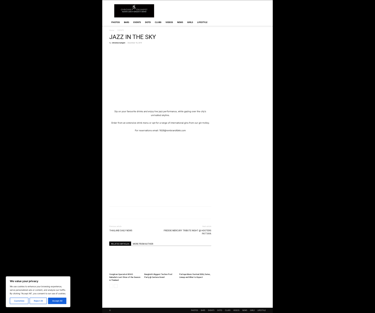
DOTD (148, 22)
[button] (262, 22)
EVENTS (137, 22)
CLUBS (158, 22)
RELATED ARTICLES (120, 244)
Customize (19, 301)
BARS (126, 22)
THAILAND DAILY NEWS (120, 230)
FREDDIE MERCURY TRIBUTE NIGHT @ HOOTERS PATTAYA (187, 232)
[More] (201, 213)
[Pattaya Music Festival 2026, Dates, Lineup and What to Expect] (195, 261)
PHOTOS (115, 22)
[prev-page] (111, 286)
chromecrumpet (118, 43)
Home (111, 30)
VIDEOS (169, 22)
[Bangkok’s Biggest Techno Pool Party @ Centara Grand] (160, 261)
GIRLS (190, 22)
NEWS (180, 22)
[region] (38, 291)
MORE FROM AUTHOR (143, 244)
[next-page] (116, 286)
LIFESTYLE (202, 22)
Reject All (38, 301)
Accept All (57, 301)
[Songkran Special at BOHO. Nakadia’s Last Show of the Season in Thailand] (125, 261)
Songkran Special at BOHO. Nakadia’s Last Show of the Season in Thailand (124, 277)
